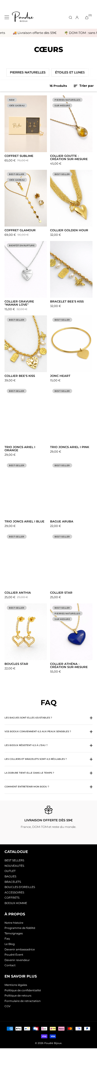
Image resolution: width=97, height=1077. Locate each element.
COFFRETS (12, 897)
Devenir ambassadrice (20, 949)
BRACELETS (13, 881)
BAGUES (10, 876)
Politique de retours (18, 995)
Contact (10, 965)
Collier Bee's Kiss (20, 376)
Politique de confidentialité (23, 990)
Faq (7, 938)
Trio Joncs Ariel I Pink (69, 447)
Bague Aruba (61, 521)
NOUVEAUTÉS (14, 865)
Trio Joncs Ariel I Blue (24, 521)
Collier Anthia (18, 592)
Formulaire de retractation (23, 1001)
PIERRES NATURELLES (28, 72)
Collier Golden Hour (69, 230)
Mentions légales (16, 985)
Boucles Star (16, 664)
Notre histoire (14, 922)
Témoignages (14, 933)
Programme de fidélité (20, 928)
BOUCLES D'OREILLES (20, 887)
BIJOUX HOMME (16, 903)
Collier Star (61, 592)
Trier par (86, 86)
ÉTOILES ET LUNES (70, 72)
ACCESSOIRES (14, 892)
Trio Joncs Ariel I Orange (20, 449)
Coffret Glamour (20, 230)
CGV (7, 1006)
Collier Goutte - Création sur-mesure (69, 157)
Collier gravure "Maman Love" (19, 303)
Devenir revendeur (17, 960)
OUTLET (10, 871)
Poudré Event (14, 954)
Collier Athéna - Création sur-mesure (69, 665)
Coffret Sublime (19, 156)
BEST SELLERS (14, 860)
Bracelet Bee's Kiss (67, 301)
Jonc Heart (60, 376)
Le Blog (10, 944)
